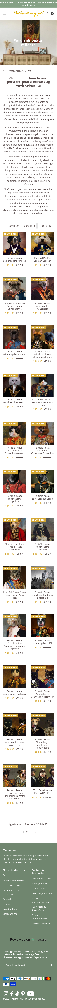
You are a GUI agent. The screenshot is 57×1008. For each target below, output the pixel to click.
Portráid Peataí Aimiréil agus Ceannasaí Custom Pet (42, 694)
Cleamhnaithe (10, 913)
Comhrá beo (38, 888)
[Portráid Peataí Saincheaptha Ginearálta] (42, 288)
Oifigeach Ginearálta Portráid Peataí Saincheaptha (14, 306)
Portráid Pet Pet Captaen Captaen (42, 259)
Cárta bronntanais (12, 885)
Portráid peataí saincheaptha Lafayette (42, 546)
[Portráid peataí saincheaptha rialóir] (42, 625)
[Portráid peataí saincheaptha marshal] (14, 337)
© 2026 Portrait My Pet (15, 998)
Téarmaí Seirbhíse (41, 923)
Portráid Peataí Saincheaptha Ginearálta (42, 306)
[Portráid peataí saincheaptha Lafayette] (42, 529)
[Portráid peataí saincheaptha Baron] (42, 481)
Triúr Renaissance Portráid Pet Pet (42, 791)
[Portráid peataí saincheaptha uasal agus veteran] (14, 724)
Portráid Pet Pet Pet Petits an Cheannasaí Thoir (42, 402)
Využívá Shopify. (36, 998)
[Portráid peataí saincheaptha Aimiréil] (14, 243)
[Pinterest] (23, 993)
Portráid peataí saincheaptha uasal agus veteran (14, 742)
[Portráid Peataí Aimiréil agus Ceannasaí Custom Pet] (42, 676)
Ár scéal (7, 898)
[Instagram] (6, 993)
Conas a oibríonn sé (13, 880)
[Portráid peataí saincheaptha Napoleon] (14, 481)
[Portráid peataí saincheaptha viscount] (14, 385)
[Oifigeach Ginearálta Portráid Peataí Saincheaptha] (14, 288)
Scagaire (30, 225)
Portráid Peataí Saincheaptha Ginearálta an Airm (14, 450)
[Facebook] (11, 993)
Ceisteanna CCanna (42, 878)
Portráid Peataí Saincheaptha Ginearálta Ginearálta (42, 450)
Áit (4, 71)
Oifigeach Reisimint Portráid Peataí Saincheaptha (14, 546)
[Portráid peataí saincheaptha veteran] (14, 676)
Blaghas (7, 903)
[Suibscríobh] (50, 965)
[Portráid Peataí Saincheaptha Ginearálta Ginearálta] (42, 433)
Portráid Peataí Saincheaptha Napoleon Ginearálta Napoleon (14, 644)
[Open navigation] (4, 13)
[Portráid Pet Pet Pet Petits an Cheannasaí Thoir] (42, 385)
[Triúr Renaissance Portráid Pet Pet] (42, 775)
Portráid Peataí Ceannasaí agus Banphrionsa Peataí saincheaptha (14, 794)
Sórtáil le (46, 225)
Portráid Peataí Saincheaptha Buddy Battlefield (42, 595)
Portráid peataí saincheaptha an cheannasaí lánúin (42, 354)
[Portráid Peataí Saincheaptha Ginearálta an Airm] (14, 433)
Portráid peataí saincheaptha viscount (14, 401)
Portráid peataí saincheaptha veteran (14, 692)
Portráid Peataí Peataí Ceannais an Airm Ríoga (14, 595)
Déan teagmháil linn (42, 893)
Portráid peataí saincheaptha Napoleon (14, 498)
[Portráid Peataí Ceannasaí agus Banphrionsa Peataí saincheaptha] (14, 775)
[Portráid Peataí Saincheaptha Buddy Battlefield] (42, 577)
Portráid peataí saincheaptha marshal (14, 353)
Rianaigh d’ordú (40, 883)
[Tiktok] (17, 993)
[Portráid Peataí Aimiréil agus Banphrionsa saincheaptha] (42, 724)
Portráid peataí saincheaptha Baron (42, 497)
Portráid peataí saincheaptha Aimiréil (14, 259)
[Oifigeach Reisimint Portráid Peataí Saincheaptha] (14, 529)
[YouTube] (30, 993)
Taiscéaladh (13, 225)
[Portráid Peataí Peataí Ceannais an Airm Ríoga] (14, 577)
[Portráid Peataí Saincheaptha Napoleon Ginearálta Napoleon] (14, 625)
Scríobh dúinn (10, 908)
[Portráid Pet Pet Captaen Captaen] (42, 243)
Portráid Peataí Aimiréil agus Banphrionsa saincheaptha (42, 743)
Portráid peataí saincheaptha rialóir (42, 642)
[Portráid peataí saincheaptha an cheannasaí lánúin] (42, 337)
